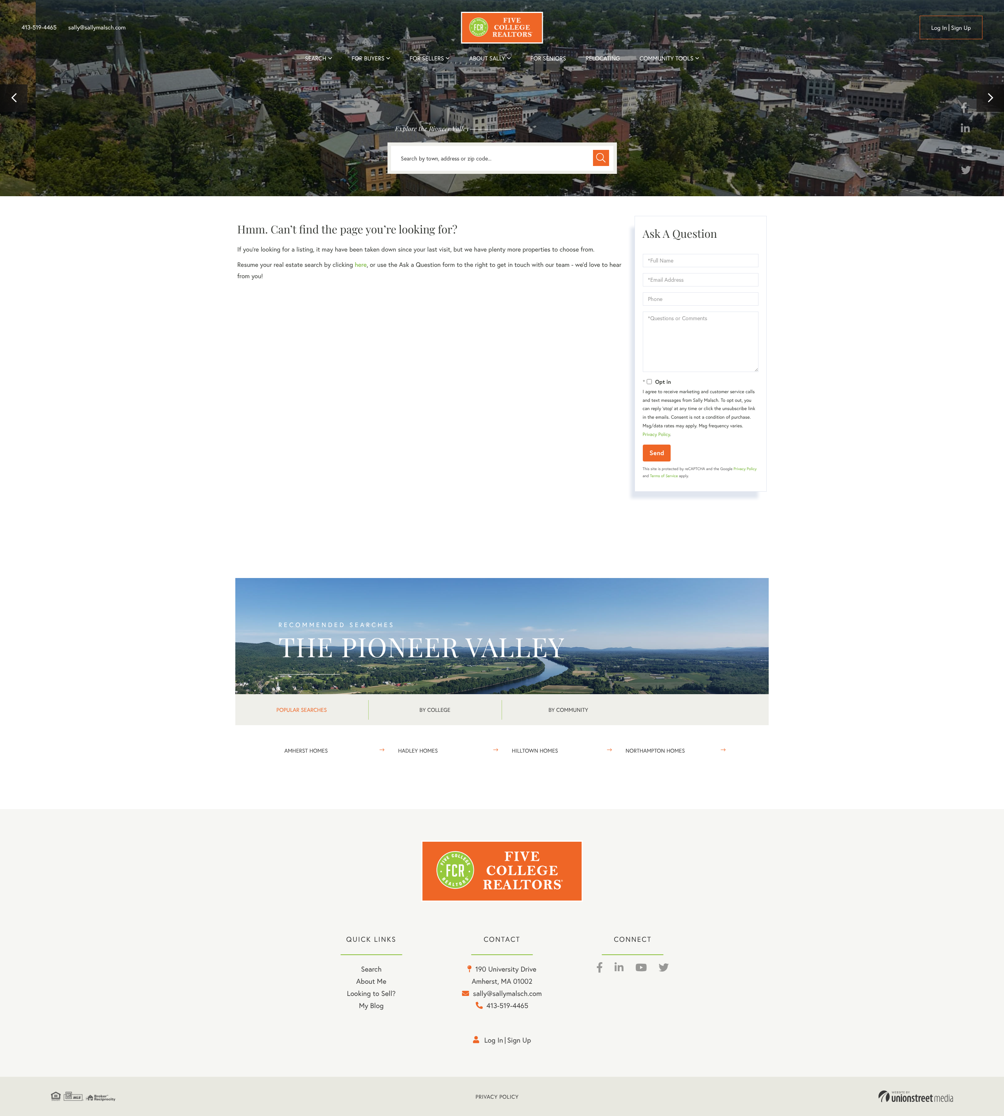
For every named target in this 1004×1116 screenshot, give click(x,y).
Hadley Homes (418, 750)
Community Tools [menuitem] (666, 58)
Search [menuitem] (315, 58)
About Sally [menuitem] (487, 58)
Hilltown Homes (535, 750)
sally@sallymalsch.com (97, 27)
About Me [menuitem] (371, 981)
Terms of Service (664, 475)
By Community (568, 709)
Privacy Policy (656, 435)
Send (656, 453)
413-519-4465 (39, 27)
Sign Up (961, 28)
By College (435, 709)
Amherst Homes (306, 750)
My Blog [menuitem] (371, 1005)
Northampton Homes (655, 750)
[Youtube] (966, 151)
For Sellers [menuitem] (426, 58)
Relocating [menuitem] (603, 58)
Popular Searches (301, 709)
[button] (13, 98)
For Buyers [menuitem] (367, 58)
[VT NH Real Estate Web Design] (915, 1096)
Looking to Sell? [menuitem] (371, 993)
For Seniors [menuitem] (548, 58)
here (360, 265)
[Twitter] (966, 172)
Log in (939, 28)
